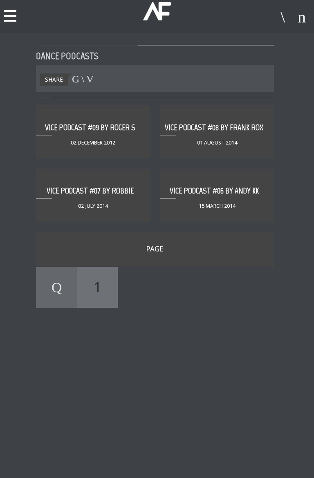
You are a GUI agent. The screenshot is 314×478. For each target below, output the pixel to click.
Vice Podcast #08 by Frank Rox (214, 127)
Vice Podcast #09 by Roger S (90, 127)
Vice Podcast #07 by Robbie (90, 191)
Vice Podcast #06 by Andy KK (214, 191)
